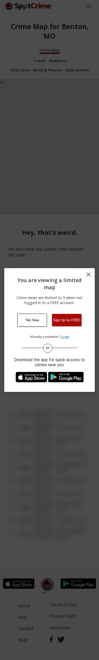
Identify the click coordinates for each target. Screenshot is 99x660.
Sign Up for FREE (67, 320)
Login (65, 336)
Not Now (32, 320)
